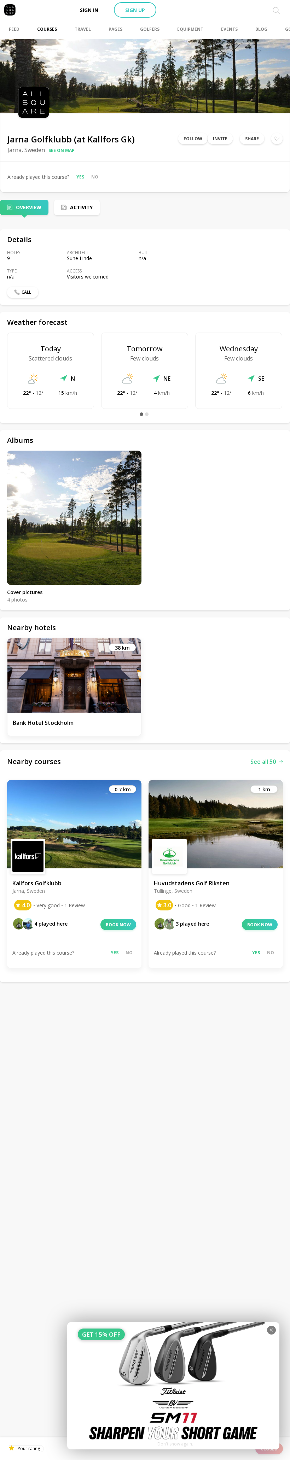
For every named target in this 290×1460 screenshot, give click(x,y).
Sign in (89, 10)
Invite (220, 139)
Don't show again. (175, 1444)
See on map (61, 150)
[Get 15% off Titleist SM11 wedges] (173, 1385)
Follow (193, 139)
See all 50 (263, 762)
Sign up (135, 10)
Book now (118, 925)
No (94, 177)
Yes (80, 177)
